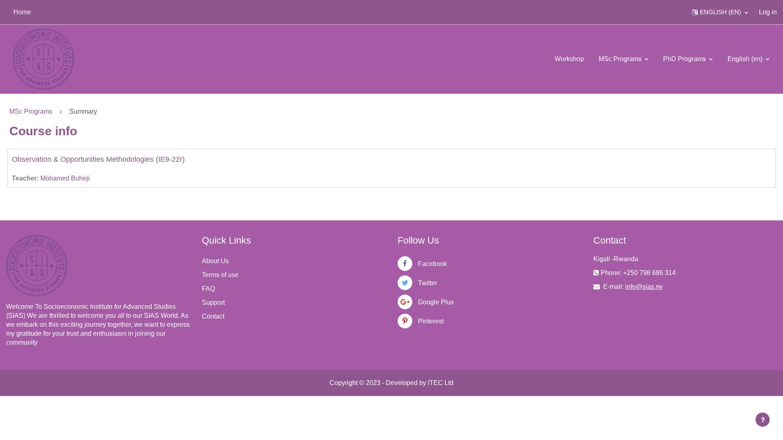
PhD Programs (685, 58)
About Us (215, 260)
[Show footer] (762, 419)
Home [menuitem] (22, 12)
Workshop (569, 58)
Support (213, 302)
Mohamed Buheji (65, 178)
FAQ (208, 288)
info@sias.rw (644, 286)
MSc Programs (621, 58)
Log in (768, 12)
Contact (213, 316)
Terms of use (220, 274)
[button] (720, 12)
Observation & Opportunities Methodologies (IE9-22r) (98, 159)
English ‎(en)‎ (746, 58)
